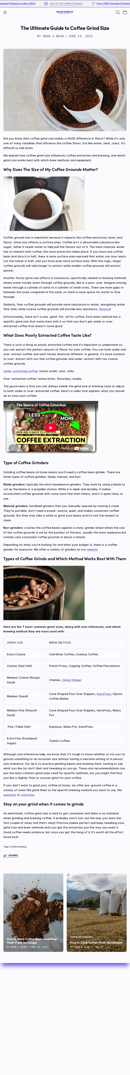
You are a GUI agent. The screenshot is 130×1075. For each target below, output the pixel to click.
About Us (74, 991)
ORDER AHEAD (78, 985)
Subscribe (75, 980)
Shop (71, 974)
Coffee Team (12, 1026)
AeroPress (104, 694)
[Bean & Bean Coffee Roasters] (65, 12)
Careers (8, 1044)
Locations (10, 1020)
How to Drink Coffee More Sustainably (96, 942)
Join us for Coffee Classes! (50, 3)
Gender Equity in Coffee (20, 1032)
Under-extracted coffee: (20, 371)
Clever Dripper (72, 680)
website (92, 549)
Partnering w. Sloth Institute (23, 1038)
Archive (73, 1009)
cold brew (27, 795)
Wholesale (75, 1003)
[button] (117, 12)
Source (105, 309)
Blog (71, 997)
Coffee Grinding (18, 846)
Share (13, 855)
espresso (9, 795)
